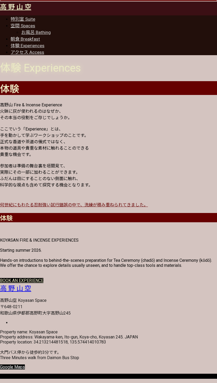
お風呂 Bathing (36, 32)
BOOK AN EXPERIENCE (21, 280)
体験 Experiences (27, 45)
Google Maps (12, 366)
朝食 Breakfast (25, 39)
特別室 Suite (23, 19)
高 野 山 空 (15, 7)
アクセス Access (27, 52)
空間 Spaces (23, 25)
